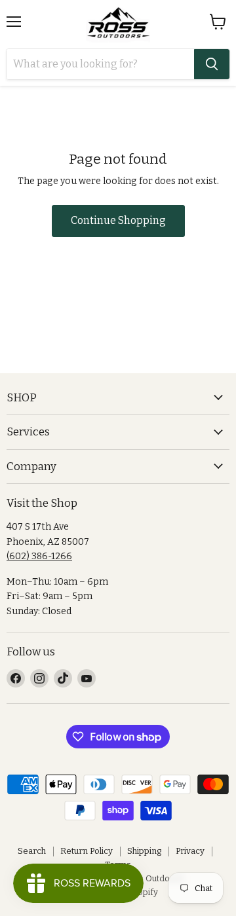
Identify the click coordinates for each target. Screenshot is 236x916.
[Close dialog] (226, 352)
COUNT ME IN (118, 575)
